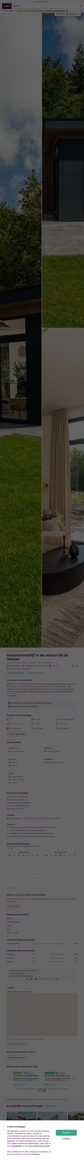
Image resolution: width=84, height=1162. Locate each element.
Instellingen (66, 1138)
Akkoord (66, 1133)
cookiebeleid (16, 1146)
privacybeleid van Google (39, 1146)
